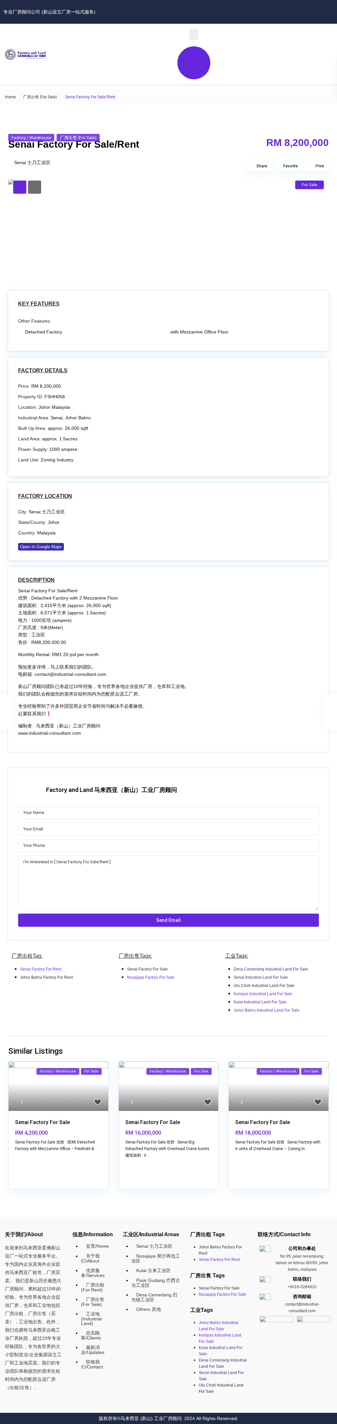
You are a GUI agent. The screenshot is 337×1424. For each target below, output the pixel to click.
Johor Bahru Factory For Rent (46, 977)
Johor (54, 522)
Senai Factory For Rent (40, 969)
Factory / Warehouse (31, 137)
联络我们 (302, 1279)
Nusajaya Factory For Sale (150, 977)
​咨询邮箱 (302, 1296)
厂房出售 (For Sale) (40, 97)
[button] (193, 34)
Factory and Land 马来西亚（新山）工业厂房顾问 (111, 789)
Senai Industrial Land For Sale (261, 977)
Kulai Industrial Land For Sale (260, 1002)
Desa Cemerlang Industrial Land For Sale (271, 969)
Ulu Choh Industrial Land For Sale (264, 985)
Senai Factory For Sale (147, 969)
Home (10, 97)
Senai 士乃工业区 (32, 162)
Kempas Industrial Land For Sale (263, 994)
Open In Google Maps (41, 546)
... (96, 1148)
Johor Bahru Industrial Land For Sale (266, 1010)
